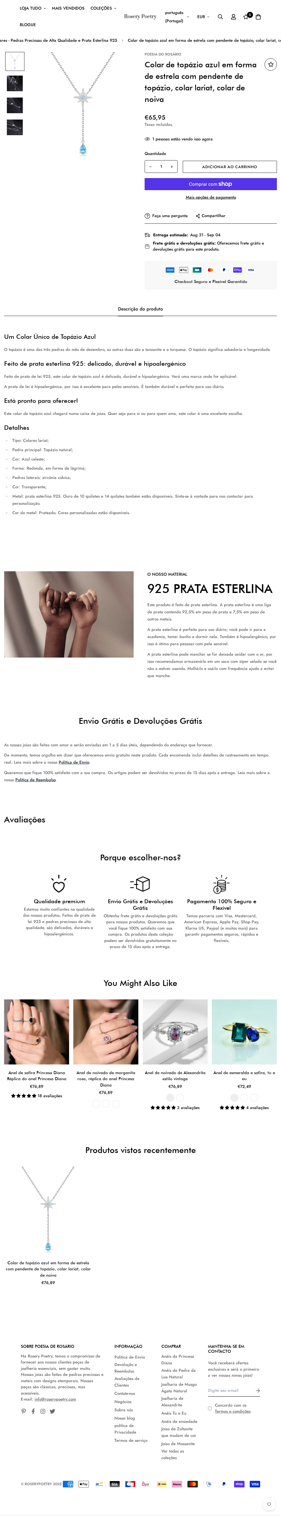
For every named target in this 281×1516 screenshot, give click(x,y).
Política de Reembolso (35, 780)
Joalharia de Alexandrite (172, 1401)
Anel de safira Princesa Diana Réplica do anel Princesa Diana (36, 1076)
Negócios (122, 1402)
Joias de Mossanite (178, 1444)
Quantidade (155, 154)
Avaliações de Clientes (126, 1382)
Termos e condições (233, 1411)
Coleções (101, 8)
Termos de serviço (130, 1440)
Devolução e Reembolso (125, 1368)
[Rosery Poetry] (140, 17)
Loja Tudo (30, 8)
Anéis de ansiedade (179, 1421)
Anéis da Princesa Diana (177, 1359)
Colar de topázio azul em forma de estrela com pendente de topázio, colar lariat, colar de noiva (48, 1269)
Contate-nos (124, 1393)
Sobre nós (123, 1410)
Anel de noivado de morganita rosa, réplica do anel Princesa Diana (106, 1079)
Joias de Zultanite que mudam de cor (178, 1432)
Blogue (28, 25)
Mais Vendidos (68, 8)
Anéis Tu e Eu (173, 1413)
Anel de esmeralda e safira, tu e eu (244, 1076)
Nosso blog (124, 1418)
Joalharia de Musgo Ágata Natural (179, 1387)
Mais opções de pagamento (211, 197)
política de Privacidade (125, 1429)
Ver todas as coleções (172, 1454)
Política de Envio (74, 762)
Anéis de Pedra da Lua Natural (178, 1373)
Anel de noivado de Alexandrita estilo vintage (175, 1076)
